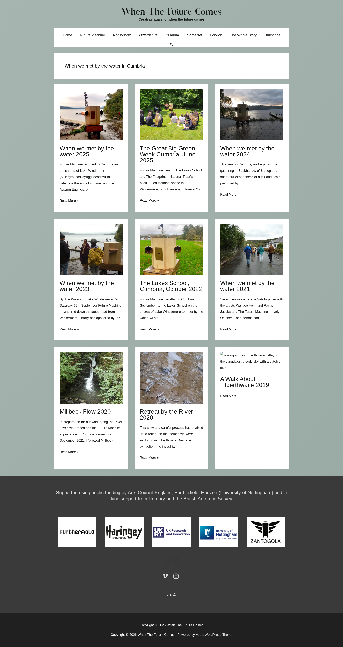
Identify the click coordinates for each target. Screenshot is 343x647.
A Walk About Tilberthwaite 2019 (244, 382)
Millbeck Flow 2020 (85, 411)
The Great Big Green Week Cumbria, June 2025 (168, 154)
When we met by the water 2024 (247, 151)
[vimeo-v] (167, 576)
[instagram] (177, 576)
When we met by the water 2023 (87, 286)
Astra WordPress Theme (214, 635)
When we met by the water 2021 (247, 286)
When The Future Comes (171, 12)
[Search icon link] (171, 45)
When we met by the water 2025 (87, 151)
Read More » (69, 201)
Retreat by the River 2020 (166, 414)
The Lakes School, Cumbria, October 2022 (171, 286)
